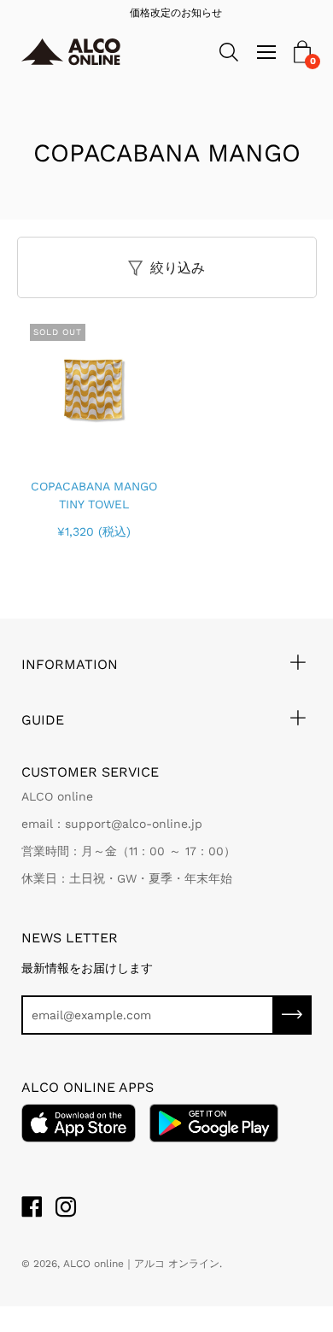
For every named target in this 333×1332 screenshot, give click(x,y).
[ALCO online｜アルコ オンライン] (82, 52)
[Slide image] (94, 388)
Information (69, 664)
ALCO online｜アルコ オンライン (141, 1264)
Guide (42, 720)
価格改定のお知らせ (167, 13)
